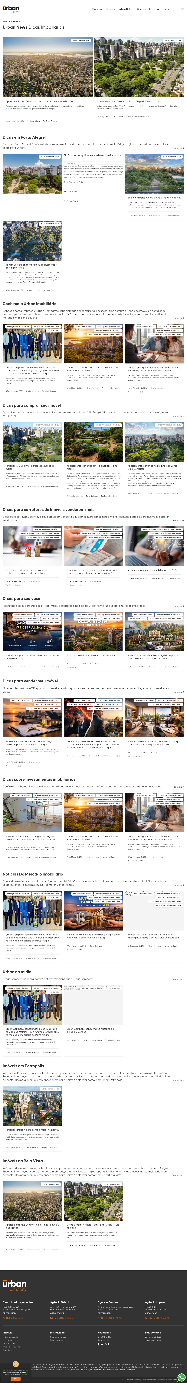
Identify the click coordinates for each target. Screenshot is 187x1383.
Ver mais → (178, 148)
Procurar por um (70, 163)
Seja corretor (145, 9)
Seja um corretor (58, 1340)
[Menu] (182, 9)
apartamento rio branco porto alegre (79, 166)
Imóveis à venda (10, 1337)
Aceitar (15, 1379)
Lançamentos (9, 1340)
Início (5, 22)
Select (126, 9)
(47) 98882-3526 (159, 1318)
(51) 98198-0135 (63, 1318)
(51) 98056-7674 (111, 1318)
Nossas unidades (153, 1340)
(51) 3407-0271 (15, 1318)
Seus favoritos (9, 1350)
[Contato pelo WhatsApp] (181, 1377)
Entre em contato (153, 1337)
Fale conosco (164, 9)
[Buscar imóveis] (176, 9)
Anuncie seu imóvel (11, 1347)
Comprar (97, 9)
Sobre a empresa (58, 1337)
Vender (110, 9)
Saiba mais (24, 1374)
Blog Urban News (105, 1337)
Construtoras (9, 1344)
